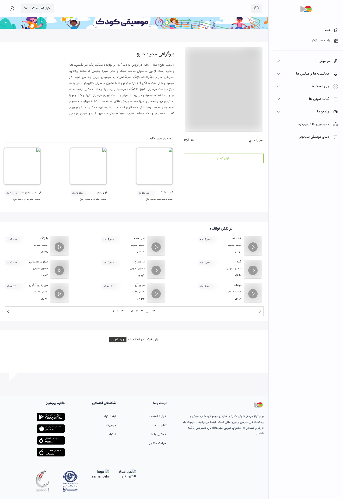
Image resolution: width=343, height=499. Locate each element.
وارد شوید (118, 339)
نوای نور (102, 192)
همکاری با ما (159, 434)
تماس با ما (160, 425)
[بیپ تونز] (306, 9)
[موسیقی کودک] (134, 28)
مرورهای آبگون (38, 285)
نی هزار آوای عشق (29, 192)
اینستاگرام (110, 416)
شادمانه (237, 238)
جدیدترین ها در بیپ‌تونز (313, 124)
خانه (327, 30)
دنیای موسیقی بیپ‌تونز (314, 137)
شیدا (239, 261)
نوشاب (238, 285)
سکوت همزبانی (38, 261)
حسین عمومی (165, 199)
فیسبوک (111, 425)
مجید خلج (150, 199)
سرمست (139, 238)
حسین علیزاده (100, 199)
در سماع (139, 261)
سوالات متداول (157, 443)
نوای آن (140, 285)
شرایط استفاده (158, 416)
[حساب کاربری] (12, 8)
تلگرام (112, 434)
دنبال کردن (223, 158)
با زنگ (44, 238)
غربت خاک (166, 192)
